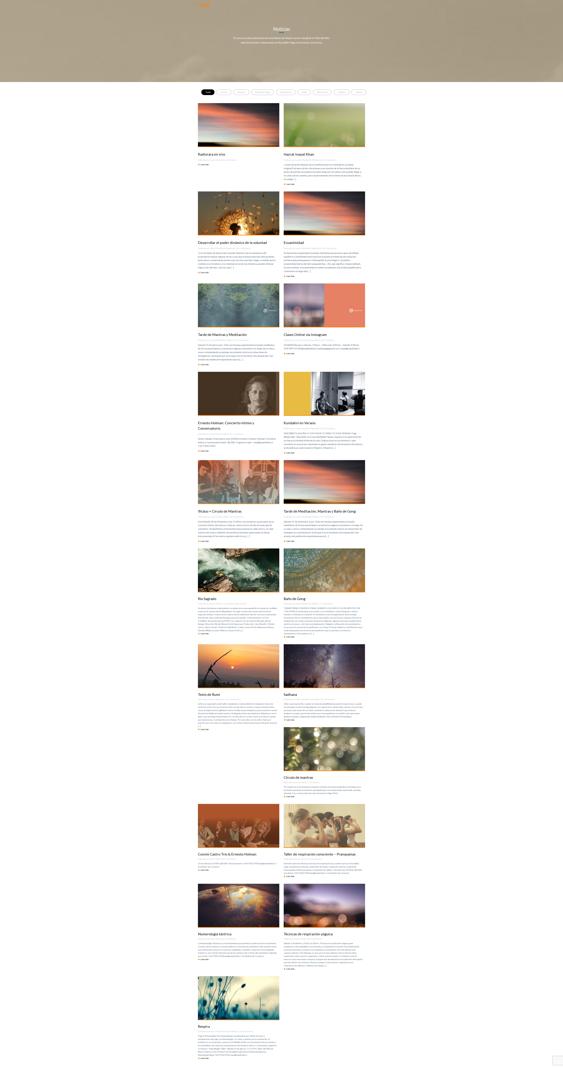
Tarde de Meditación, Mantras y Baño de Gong (320, 511)
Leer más (204, 164)
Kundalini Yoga (262, 92)
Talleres (341, 92)
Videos (358, 92)
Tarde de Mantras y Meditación (222, 334)
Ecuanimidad (294, 242)
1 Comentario (314, 782)
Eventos (241, 92)
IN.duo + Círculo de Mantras (219, 511)
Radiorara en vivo (211, 154)
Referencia (322, 92)
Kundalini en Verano (300, 423)
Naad (304, 92)
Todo (208, 92)
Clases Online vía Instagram (305, 334)
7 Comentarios (326, 603)
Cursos (223, 92)
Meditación (286, 92)
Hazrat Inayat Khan (299, 154)
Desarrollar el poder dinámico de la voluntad (232, 242)
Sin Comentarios (233, 699)
